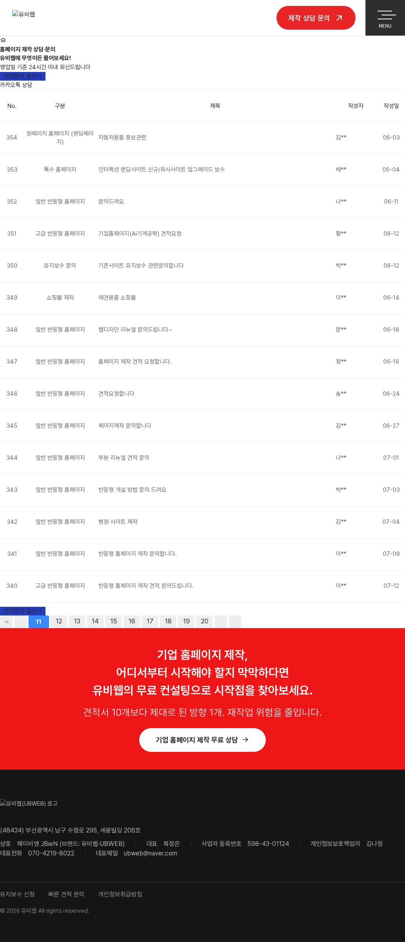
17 (150, 621)
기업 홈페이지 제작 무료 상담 (197, 740)
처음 (6, 621)
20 (204, 621)
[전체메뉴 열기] (385, 13)
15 (113, 621)
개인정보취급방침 (120, 894)
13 (77, 621)
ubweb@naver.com (150, 853)
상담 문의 (310, 18)
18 (168, 621)
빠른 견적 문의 (66, 894)
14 (95, 621)
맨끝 (235, 621)
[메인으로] (3, 40)
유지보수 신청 (17, 894)
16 (132, 621)
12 (59, 621)
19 (186, 621)
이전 (20, 621)
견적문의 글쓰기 (23, 76)
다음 (220, 621)
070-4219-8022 (51, 853)
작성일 (391, 105)
